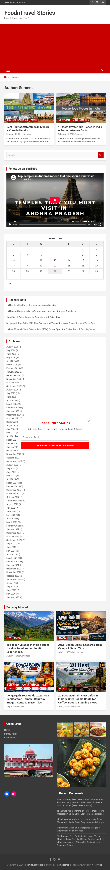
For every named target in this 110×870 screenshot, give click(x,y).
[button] (54, 423)
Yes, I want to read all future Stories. (55, 445)
